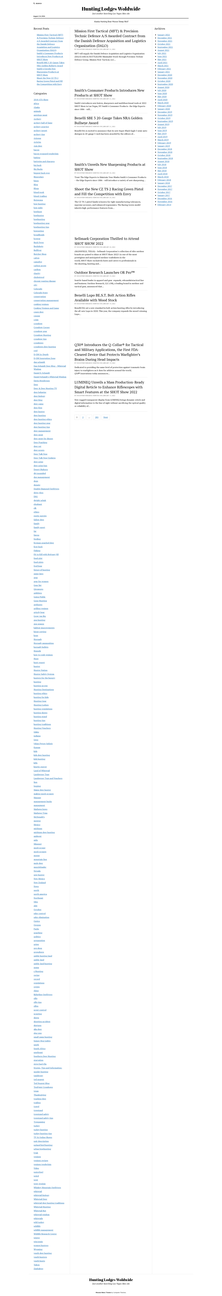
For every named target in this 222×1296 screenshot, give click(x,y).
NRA (36, 901)
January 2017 (164, 195)
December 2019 (165, 112)
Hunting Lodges (41, 705)
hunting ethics (40, 693)
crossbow (38, 323)
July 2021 (162, 53)
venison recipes (41, 1160)
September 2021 (165, 47)
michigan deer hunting (44, 832)
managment (39, 805)
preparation (39, 940)
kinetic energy (40, 766)
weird (36, 1176)
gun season (39, 623)
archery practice (41, 126)
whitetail (38, 1191)
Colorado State (41, 292)
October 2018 (164, 155)
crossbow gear (40, 331)
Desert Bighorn (41, 469)
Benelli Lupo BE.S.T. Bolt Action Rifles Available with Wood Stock (105, 297)
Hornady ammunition (44, 643)
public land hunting (43, 963)
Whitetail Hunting (42, 1206)
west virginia (39, 1183)
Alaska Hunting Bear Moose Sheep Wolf (111, 21)
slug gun (38, 1033)
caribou (37, 269)
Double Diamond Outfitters (46, 488)
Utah (36, 1152)
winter (37, 1237)
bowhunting (39, 219)
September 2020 (165, 84)
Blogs (36, 188)
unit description (41, 1141)
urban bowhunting (42, 1148)
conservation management (46, 300)
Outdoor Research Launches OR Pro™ (105, 272)
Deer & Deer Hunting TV (45, 388)
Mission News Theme (103, 1292)
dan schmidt (39, 362)
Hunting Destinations (44, 689)
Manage (37, 797)
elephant (38, 504)
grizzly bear (39, 612)
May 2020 (162, 96)
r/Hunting (38, 971)
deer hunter (39, 411)
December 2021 (165, 37)
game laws (38, 573)
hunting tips (39, 720)
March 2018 (163, 176)
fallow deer (39, 519)
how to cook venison (43, 654)
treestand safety (41, 1114)
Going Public (39, 596)
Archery (37, 118)
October (37, 909)
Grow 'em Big (40, 616)
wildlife (37, 1226)
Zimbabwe (38, 1268)
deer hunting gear (42, 423)
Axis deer (38, 146)
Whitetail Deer (40, 1199)
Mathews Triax (40, 813)
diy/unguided (40, 473)
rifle (35, 998)
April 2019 (162, 136)
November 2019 (165, 115)
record (37, 979)
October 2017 (164, 192)
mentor (37, 820)
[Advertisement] (111, 76)
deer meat (38, 434)
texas (36, 1091)
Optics (37, 921)
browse (37, 238)
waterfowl (38, 1172)
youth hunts (39, 1260)
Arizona (37, 138)
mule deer (38, 863)
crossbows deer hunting (45, 346)
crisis (36, 319)
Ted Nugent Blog (41, 1083)
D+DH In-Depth (41, 354)
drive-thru (38, 492)
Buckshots (38, 246)
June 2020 (162, 93)
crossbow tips (40, 339)
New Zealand (40, 882)
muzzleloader (40, 867)
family (36, 523)
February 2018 (164, 179)
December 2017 (165, 186)
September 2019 (165, 121)
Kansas (37, 747)
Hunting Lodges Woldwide (111, 8)
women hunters (41, 1245)
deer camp (38, 403)
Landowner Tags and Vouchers (48, 778)
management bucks (43, 801)
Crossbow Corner (42, 327)
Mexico (37, 824)
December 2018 (165, 149)
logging (37, 786)
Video (36, 1168)
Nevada (37, 871)
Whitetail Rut (40, 1210)
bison (36, 180)
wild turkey (39, 1222)
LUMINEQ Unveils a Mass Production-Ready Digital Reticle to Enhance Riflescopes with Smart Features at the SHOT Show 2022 (109, 387)
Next (105, 417)
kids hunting (39, 759)
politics (37, 936)
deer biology (39, 396)
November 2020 (165, 78)
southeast (38, 1052)
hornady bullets (41, 647)
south (36, 1044)
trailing (37, 1102)
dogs (36, 481)
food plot (38, 558)
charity (37, 273)
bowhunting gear (42, 223)
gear (36, 577)
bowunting (39, 230)
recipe (36, 975)
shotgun (37, 1025)
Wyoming (38, 1249)
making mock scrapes (44, 793)
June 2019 (162, 130)
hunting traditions (42, 724)
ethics (36, 511)
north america (40, 894)
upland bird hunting (43, 1145)
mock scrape (39, 847)
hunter (37, 666)
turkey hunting (41, 1129)
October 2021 (164, 44)
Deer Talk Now (40, 454)
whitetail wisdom (41, 1214)
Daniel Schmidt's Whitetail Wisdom (50, 376)
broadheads (39, 234)
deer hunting (40, 415)
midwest (37, 836)
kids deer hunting (42, 755)
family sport (39, 527)
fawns (36, 535)
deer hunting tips (42, 427)
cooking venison (41, 304)
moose (37, 855)
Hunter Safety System (44, 674)
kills (35, 762)
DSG (36, 496)
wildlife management (43, 1230)
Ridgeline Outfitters (43, 994)
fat (35, 531)
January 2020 (164, 108)
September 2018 (165, 158)
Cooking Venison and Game (46, 308)
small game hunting (43, 1037)
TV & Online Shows (43, 1137)
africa (36, 103)
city (35, 284)
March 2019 (163, 139)
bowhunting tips (41, 227)
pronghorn (39, 952)
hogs (36, 635)
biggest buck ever (42, 173)
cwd (35, 350)
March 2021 (163, 65)
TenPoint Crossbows (43, 1087)
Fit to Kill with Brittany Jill (46, 554)
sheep (36, 1017)
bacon (36, 149)
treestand (38, 1110)
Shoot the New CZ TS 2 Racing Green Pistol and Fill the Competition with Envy (50, 81)
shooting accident (42, 1021)
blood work (39, 192)
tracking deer (40, 1098)
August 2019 (163, 124)
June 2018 (162, 167)
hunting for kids (41, 697)
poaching (38, 932)
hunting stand (40, 716)
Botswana (38, 200)
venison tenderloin (42, 1164)
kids (35, 751)
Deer (36, 384)
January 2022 (164, 34)
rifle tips (37, 1002)
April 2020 (162, 99)
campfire (38, 261)
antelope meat (40, 115)
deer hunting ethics (43, 419)
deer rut (37, 446)
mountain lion (40, 859)
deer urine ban (40, 465)
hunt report (39, 662)
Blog (36, 184)
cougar (37, 315)
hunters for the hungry (44, 678)
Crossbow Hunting (42, 335)
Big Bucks (38, 169)
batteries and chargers (44, 161)
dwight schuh (40, 500)
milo (36, 840)
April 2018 (162, 173)
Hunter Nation (40, 670)
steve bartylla (40, 1064)
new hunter (39, 874)
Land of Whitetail (42, 770)
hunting (37, 681)
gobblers (38, 593)
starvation (38, 1060)
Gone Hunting (40, 600)
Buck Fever (39, 242)
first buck (38, 546)
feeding (37, 539)
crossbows (38, 342)
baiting (37, 157)
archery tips (39, 134)
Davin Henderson (42, 380)
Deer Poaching (40, 442)
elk (35, 508)
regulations (39, 982)
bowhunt (38, 211)
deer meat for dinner (43, 438)
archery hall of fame (43, 122)
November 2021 (165, 41)
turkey (37, 1125)
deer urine (38, 461)
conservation (40, 296)
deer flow (38, 407)
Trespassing (39, 1121)
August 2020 (163, 87)
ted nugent (39, 1079)
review (37, 986)
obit (35, 905)
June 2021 (162, 56)
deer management (42, 430)
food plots (38, 562)
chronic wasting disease (45, 281)
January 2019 (164, 146)
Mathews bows (40, 809)
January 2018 (164, 183)
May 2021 (162, 59)
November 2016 (165, 201)
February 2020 (164, 105)
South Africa (39, 1048)
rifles (36, 1006)
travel (36, 1106)
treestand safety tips (43, 1118)
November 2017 (165, 189)
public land (39, 959)
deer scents (39, 450)
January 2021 (164, 71)
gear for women (41, 581)
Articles (37, 142)
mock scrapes (40, 851)
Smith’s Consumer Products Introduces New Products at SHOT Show (50, 56)
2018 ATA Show (41, 99)
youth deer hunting (43, 1253)
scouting (38, 1013)
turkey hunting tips (43, 1133)
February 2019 (164, 142)
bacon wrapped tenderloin (46, 153)
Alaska (37, 107)
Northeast (38, 898)
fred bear (38, 566)
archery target (40, 130)
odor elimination (41, 917)
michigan (38, 828)
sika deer (38, 1029)
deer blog (38, 400)
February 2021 (164, 68)
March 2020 (163, 102)
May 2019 (162, 133)
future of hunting (42, 569)
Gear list (37, 585)
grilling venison (41, 608)
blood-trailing (40, 196)
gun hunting (39, 620)
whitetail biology (41, 1195)
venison (37, 1156)
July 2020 (162, 90)
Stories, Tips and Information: (48, 1067)
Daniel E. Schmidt (42, 373)
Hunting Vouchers (42, 728)
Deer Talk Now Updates (44, 457)
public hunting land (43, 955)
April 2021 (162, 62)
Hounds (37, 650)
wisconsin (38, 1241)
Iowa (36, 739)
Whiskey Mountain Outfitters (47, 1187)
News (36, 886)
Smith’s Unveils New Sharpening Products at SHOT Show (48, 71)
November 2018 (165, 152)
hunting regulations (43, 708)
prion (36, 944)
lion (35, 782)
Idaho (36, 732)
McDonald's (39, 816)
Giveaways (38, 589)
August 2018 (163, 161)
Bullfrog (37, 250)
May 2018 (162, 170)
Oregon (37, 925)
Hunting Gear (40, 701)
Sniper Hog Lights (42, 1040)
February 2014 (164, 204)
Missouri (37, 844)
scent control (40, 1010)
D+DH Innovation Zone (44, 358)
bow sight (38, 207)
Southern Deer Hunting (45, 1056)
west (36, 1179)
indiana (37, 735)
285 (97, 417)
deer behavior (40, 392)
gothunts (38, 604)
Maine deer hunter (42, 789)
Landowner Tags (41, 774)
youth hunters (40, 1257)
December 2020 (165, 74)
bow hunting (39, 203)
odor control (40, 913)
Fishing (37, 550)
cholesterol (39, 277)
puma (36, 967)
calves (36, 257)
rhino (36, 990)
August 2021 (163, 50)
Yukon (37, 1264)
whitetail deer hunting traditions (49, 1203)
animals (37, 111)
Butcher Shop (40, 254)
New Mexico (39, 878)
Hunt (36, 658)
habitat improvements (44, 627)
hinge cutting (40, 631)
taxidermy (38, 1075)
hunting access (41, 685)
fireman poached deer (44, 542)
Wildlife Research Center (45, 1233)
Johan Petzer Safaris (43, 743)
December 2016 (165, 198)
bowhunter (39, 215)
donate (37, 484)
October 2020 (164, 81)
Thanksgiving (40, 1094)
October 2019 (164, 118)
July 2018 (162, 164)
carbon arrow (40, 265)
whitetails (38, 1218)
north (36, 890)
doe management (42, 477)
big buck (37, 165)
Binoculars (39, 176)
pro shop (38, 948)
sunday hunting (41, 1071)
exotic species (40, 515)
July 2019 (162, 127)
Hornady (38, 639)
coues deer (39, 312)
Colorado (38, 288)
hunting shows (40, 712)
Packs (36, 928)
